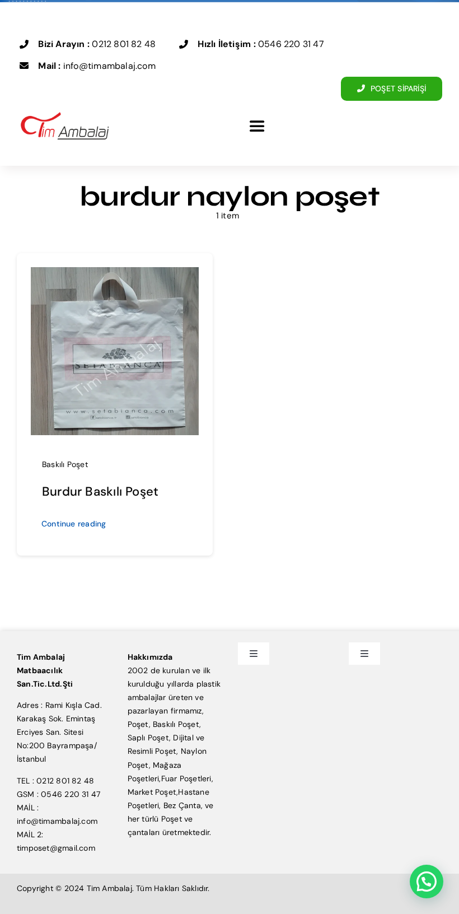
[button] (426, 881)
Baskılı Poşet (65, 464)
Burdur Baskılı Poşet (100, 491)
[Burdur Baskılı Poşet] (115, 274)
